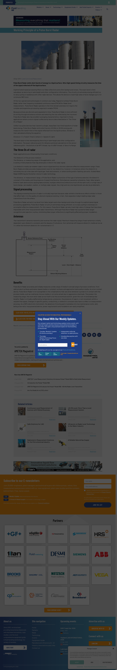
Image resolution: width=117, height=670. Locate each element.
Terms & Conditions (69, 350)
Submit (73, 344)
